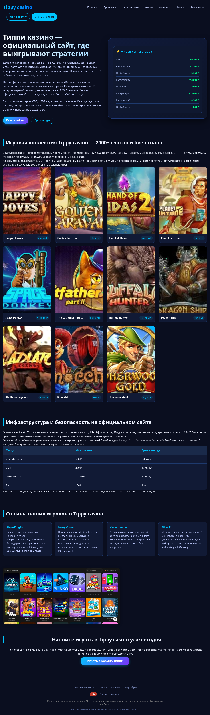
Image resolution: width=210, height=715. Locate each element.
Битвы (180, 7)
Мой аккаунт (18, 16)
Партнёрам (131, 687)
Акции (149, 7)
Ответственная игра (83, 687)
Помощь (92, 7)
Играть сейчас (15, 120)
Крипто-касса (131, 7)
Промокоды (110, 7)
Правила (102, 687)
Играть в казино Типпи (105, 661)
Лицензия (116, 687)
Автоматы (165, 7)
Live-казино (197, 7)
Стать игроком (44, 16)
